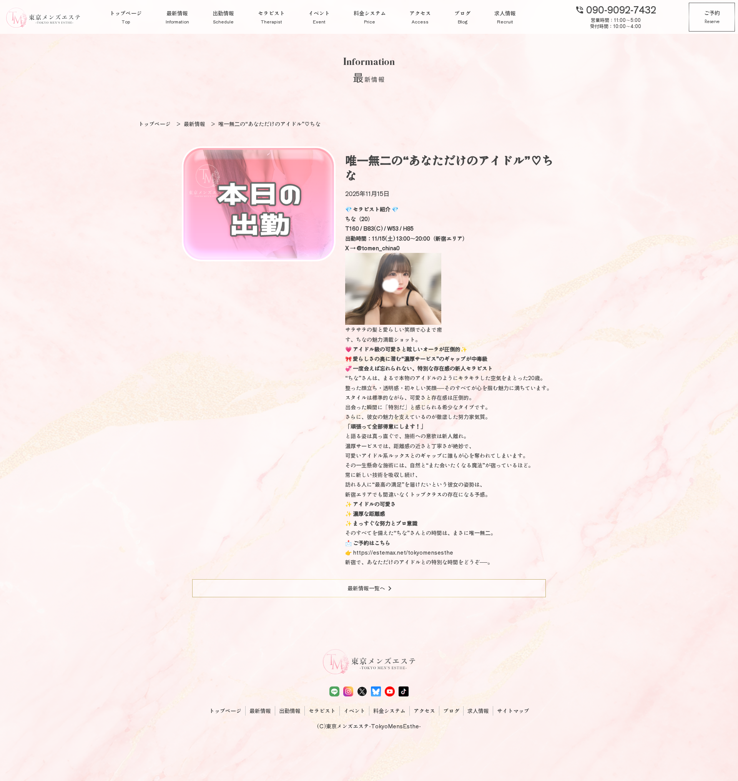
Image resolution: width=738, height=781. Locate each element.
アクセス (420, 17)
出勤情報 (223, 17)
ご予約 (712, 17)
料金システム (370, 17)
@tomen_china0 (378, 248)
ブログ (462, 17)
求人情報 (505, 17)
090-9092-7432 (615, 9)
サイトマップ (513, 711)
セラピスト (271, 17)
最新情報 (177, 17)
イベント (319, 17)
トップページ (126, 17)
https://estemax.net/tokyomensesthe (403, 552)
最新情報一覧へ (370, 588)
